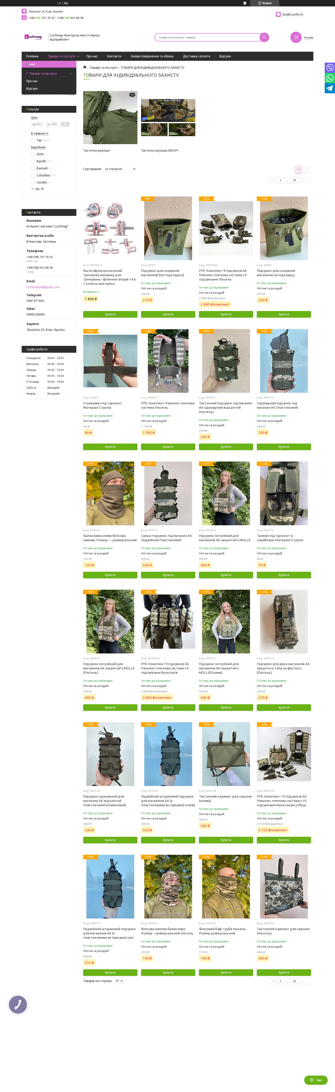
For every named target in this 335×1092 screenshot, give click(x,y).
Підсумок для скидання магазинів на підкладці (276, 273)
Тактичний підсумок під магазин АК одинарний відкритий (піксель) (225, 407)
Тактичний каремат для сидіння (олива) (225, 798)
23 (294, 180)
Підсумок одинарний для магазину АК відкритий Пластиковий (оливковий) (104, 800)
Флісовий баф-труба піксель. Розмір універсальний (222, 931)
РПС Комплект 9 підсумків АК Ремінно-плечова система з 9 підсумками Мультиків (165, 668)
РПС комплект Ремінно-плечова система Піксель (167, 405)
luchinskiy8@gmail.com (42, 287)
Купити (110, 314)
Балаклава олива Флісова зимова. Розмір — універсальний (110, 538)
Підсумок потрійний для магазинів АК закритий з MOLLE (224, 538)
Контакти (114, 56)
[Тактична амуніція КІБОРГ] (168, 117)
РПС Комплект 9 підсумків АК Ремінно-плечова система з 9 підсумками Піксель (223, 275)
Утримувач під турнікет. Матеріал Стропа (102, 405)
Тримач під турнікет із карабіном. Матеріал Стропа (280, 538)
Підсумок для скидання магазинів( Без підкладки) (162, 273)
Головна (32, 56)
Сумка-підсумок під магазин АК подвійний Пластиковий (166, 538)
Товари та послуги (61, 56)
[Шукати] (264, 37)
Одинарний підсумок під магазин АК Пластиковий (277, 405)
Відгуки (225, 56)
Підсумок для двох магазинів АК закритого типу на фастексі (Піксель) (283, 668)
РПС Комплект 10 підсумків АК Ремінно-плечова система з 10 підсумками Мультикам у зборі (282, 800)
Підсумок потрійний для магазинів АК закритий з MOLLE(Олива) (219, 668)
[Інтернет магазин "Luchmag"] (33, 37)
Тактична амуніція (96, 150)
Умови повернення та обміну (152, 56)
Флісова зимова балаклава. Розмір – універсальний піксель (167, 931)
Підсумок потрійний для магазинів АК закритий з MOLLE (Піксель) (109, 668)
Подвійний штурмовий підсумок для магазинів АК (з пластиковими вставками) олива (168, 800)
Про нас (92, 56)
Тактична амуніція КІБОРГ (160, 150)
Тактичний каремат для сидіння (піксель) (283, 931)
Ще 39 (39, 189)
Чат (319, 1080)
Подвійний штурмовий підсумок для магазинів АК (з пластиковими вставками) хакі (109, 933)
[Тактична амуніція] (110, 117)
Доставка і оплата (196, 56)
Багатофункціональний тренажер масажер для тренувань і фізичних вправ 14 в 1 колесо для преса (109, 277)
